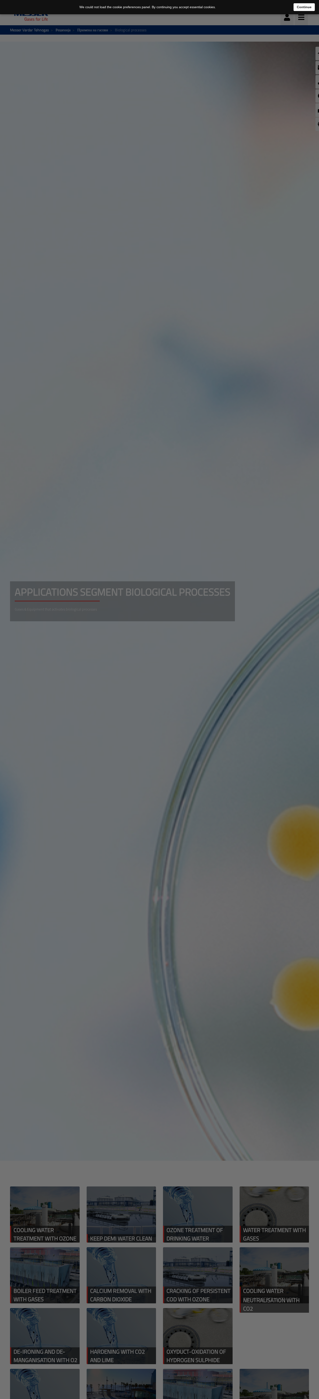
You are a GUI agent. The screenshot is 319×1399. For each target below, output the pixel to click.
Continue (304, 7)
